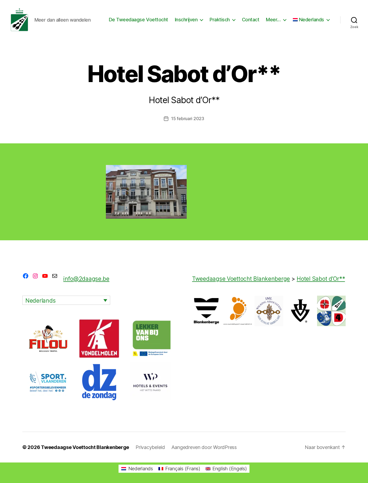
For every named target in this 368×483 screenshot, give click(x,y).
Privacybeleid (150, 447)
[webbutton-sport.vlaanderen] (48, 382)
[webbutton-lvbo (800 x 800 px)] (150, 338)
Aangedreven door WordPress (204, 447)
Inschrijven (186, 19)
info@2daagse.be (86, 278)
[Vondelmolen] (99, 338)
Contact (250, 19)
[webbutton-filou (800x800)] (48, 338)
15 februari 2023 (187, 118)
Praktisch (220, 19)
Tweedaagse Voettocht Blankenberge (85, 447)
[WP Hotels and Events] (150, 382)
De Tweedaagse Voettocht (138, 19)
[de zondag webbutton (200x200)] (99, 382)
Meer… (273, 19)
